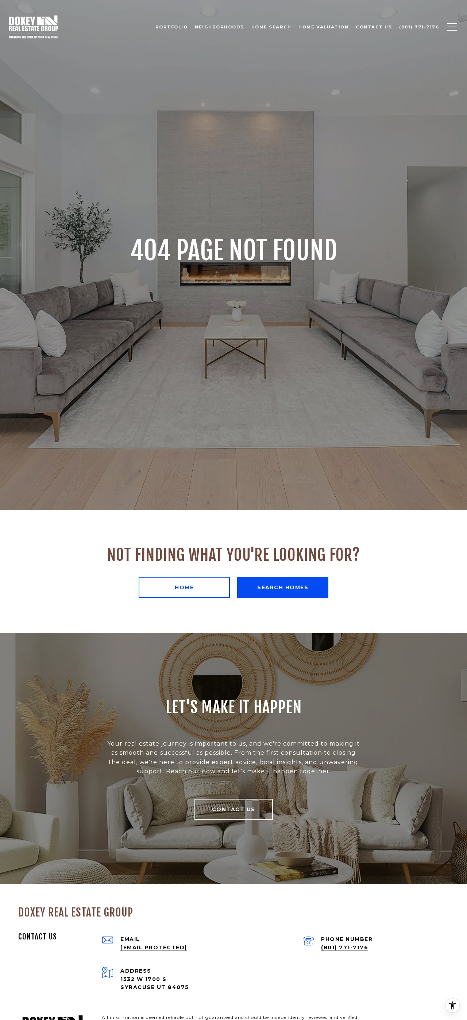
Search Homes (282, 587)
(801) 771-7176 (344, 947)
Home (184, 587)
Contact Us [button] (233, 809)
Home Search (271, 27)
